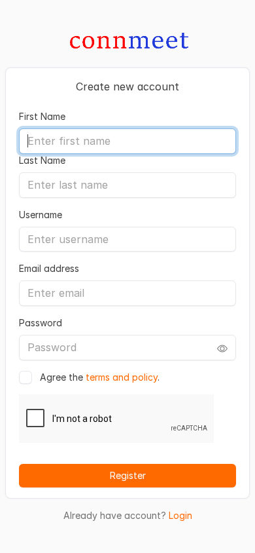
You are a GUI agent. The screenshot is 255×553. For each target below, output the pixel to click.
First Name (42, 116)
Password (40, 322)
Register (128, 475)
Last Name (42, 160)
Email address (49, 268)
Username (40, 214)
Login (180, 515)
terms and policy (122, 377)
